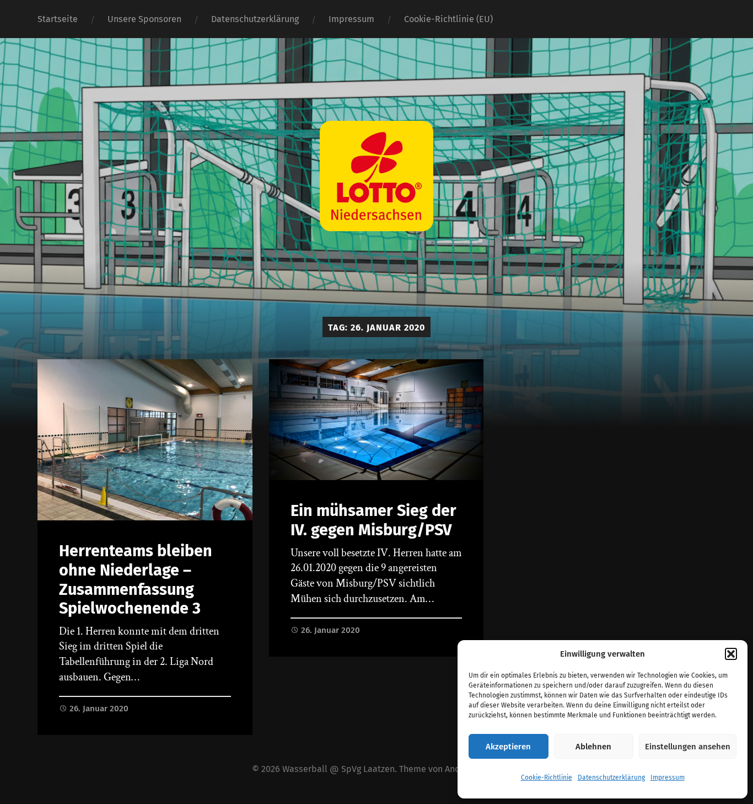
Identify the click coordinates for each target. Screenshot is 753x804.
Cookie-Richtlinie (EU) (448, 19)
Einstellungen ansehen (687, 747)
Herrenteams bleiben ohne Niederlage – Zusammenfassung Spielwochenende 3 (135, 579)
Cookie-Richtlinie (546, 777)
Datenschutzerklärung (611, 777)
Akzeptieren (508, 747)
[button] (730, 653)
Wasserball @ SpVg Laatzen (338, 769)
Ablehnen (593, 747)
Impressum (667, 777)
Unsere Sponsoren (144, 19)
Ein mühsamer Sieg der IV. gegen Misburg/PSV (373, 520)
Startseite (57, 19)
